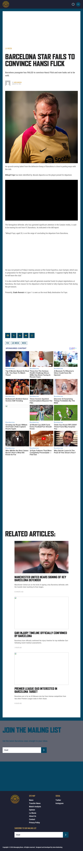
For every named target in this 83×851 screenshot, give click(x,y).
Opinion (32, 810)
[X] (13, 335)
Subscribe (44, 750)
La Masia (8, 48)
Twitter (58, 800)
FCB (7, 343)
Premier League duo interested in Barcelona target (35, 690)
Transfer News (35, 803)
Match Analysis (35, 806)
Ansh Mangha (18, 82)
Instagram (59, 803)
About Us (32, 816)
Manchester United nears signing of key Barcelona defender (40, 579)
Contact (32, 819)
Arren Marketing (57, 847)
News (31, 800)
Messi (24, 343)
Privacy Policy (34, 822)
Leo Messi (15, 343)
